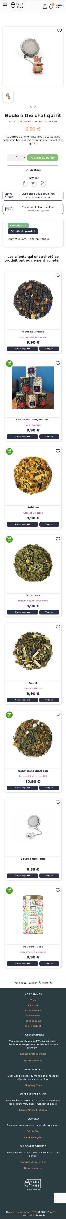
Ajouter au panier (43, 157)
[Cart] (51, 6)
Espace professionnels (33, 1053)
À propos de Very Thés (33, 1162)
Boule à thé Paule (33, 858)
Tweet (33, 183)
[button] (59, 6)
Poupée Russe (33, 946)
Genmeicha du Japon (33, 770)
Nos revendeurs (33, 1060)
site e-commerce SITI (23, 1212)
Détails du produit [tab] (23, 231)
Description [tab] (18, 225)
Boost (33, 683)
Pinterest (42, 183)
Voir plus (49, 349)
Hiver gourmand (33, 331)
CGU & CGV (33, 1131)
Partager (23, 183)
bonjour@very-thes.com (33, 1110)
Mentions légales (33, 1137)
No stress (33, 595)
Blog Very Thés (33, 1085)
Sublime (33, 507)
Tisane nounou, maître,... (33, 419)
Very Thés (53, 1212)
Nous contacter (33, 1168)
